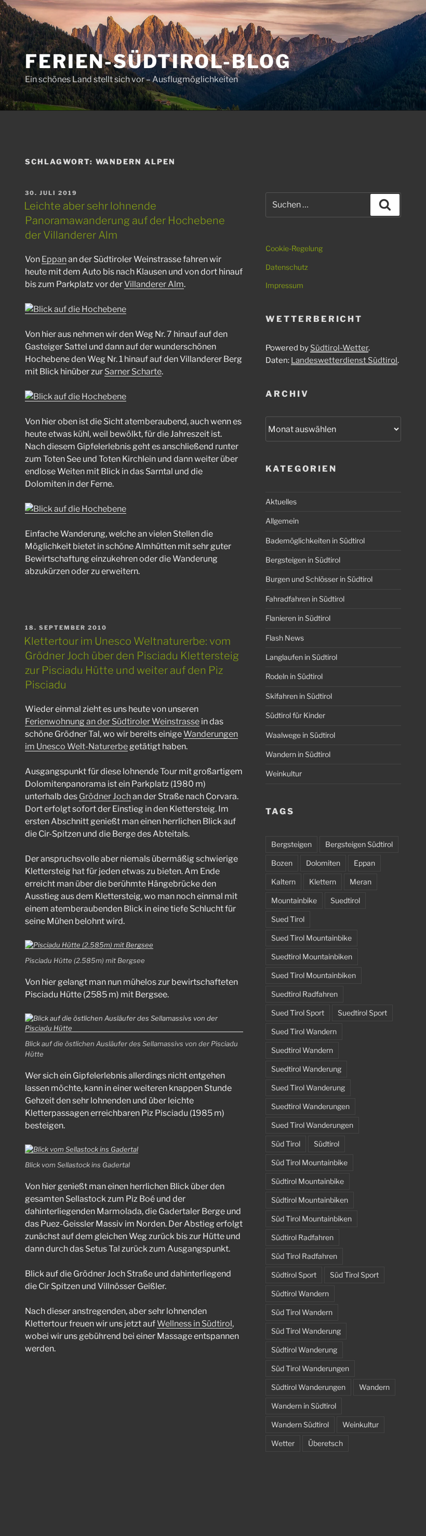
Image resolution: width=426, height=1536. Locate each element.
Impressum (284, 285)
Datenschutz (286, 267)
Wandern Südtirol (300, 1424)
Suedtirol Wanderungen (310, 1106)
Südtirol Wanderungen (308, 1387)
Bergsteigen (291, 844)
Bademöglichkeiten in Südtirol (315, 540)
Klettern (322, 881)
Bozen (281, 862)
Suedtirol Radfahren (304, 994)
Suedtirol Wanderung (306, 1068)
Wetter (283, 1443)
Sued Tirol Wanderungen (312, 1125)
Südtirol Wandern (300, 1293)
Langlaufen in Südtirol (301, 657)
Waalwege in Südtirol (300, 735)
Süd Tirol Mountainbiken (311, 1218)
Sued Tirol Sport (297, 1012)
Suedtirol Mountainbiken (311, 956)
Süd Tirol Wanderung (306, 1330)
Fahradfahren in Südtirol (304, 598)
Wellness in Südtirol (194, 1324)
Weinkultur (283, 773)
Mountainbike (294, 900)
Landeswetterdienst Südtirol (344, 360)
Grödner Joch (105, 796)
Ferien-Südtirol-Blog (158, 61)
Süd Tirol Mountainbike (309, 1162)
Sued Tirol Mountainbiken (313, 975)
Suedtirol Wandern (302, 1050)
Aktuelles (281, 501)
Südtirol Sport (293, 1274)
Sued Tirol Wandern (304, 1031)
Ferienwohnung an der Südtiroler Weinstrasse (112, 721)
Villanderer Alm (154, 284)
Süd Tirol (285, 1143)
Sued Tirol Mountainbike (311, 937)
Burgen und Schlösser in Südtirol (318, 579)
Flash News (284, 637)
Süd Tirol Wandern (301, 1312)
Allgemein (282, 520)
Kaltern (283, 881)
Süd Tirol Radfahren (304, 1256)
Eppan (54, 259)
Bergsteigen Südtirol (359, 844)
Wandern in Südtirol (297, 754)
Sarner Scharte (133, 371)
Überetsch (325, 1443)
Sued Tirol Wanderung (308, 1087)
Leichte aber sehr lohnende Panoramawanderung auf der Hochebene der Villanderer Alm (124, 220)
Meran (360, 881)
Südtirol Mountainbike (307, 1181)
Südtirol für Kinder (295, 715)
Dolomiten (323, 862)
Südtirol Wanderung (304, 1349)
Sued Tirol (287, 919)
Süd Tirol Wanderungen (310, 1368)
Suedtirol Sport (362, 1012)
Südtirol (326, 1143)
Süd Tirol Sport (354, 1274)
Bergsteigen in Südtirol (302, 559)
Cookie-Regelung (294, 248)
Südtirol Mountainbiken (309, 1199)
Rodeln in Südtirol (294, 676)
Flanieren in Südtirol (297, 618)
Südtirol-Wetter (339, 348)
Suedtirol (345, 900)
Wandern (374, 1387)
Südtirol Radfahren (302, 1237)
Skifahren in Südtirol (298, 696)
